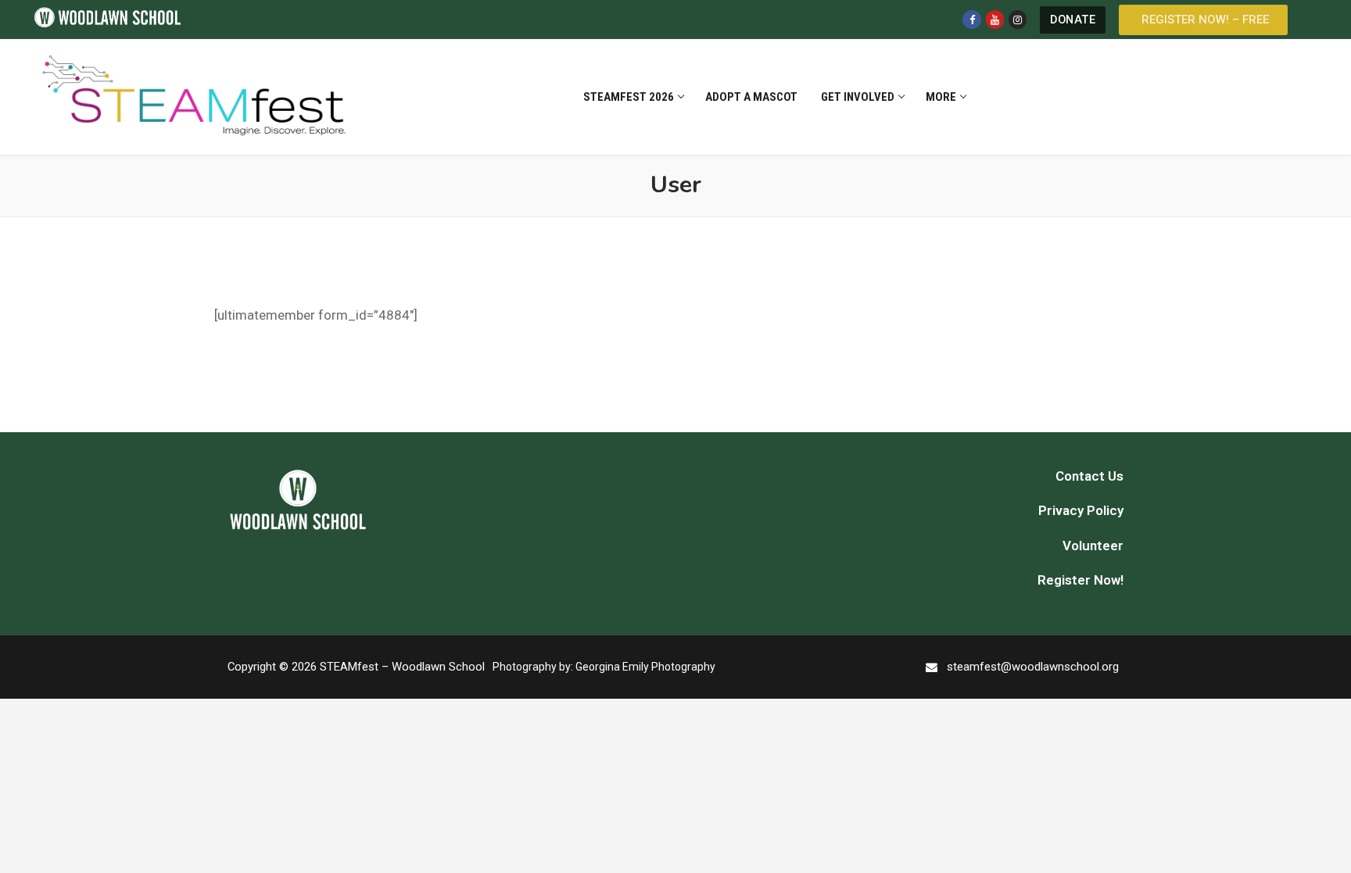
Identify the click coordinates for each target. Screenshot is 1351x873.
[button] (1203, 20)
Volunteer (1093, 545)
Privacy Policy (1080, 510)
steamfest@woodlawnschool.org (1033, 667)
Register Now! (1080, 580)
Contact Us (1089, 476)
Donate (1072, 20)
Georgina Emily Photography (645, 666)
